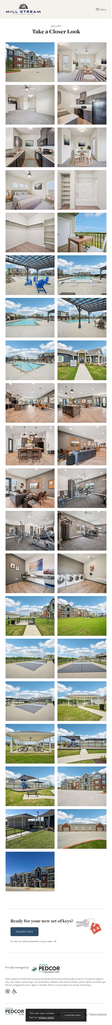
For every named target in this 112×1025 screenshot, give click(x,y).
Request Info (24, 931)
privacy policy (46, 1017)
